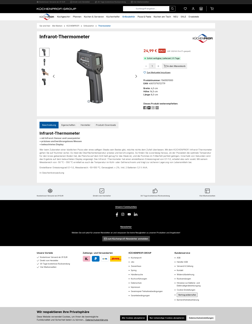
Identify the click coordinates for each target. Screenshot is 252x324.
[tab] (49, 125)
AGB (178, 258)
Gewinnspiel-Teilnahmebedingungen (147, 291)
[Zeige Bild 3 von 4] (97, 101)
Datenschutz (136, 283)
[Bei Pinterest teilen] (149, 108)
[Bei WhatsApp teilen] (153, 108)
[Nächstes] (136, 76)
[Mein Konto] (193, 8)
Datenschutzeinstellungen (201, 318)
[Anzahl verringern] (146, 66)
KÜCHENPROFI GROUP (140, 253)
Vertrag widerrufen (187, 295)
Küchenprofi (136, 258)
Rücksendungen (184, 279)
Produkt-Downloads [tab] (106, 125)
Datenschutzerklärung (96, 319)
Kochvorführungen (139, 279)
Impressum (135, 287)
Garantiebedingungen (140, 295)
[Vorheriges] (54, 76)
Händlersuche (137, 274)
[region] (89, 76)
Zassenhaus (136, 266)
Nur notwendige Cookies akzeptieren (167, 318)
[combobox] (146, 8)
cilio (132, 262)
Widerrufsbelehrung (185, 274)
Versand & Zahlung (185, 266)
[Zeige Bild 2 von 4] (93, 101)
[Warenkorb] (212, 8)
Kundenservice (182, 253)
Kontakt (180, 270)
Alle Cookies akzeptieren (133, 318)
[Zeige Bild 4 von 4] (101, 101)
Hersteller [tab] (85, 125)
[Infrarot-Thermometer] (95, 76)
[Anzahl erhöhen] (158, 66)
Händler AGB (182, 262)
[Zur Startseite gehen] (56, 8)
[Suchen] (172, 8)
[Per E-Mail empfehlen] (157, 108)
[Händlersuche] (201, 8)
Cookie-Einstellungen (186, 290)
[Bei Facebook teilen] (145, 108)
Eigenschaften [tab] (68, 125)
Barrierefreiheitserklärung (188, 300)
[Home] (47, 16)
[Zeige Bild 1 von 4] (89, 101)
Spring (133, 270)
